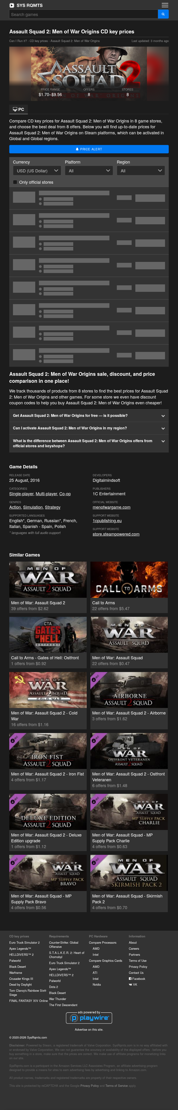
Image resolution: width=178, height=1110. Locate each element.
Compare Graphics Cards (105, 960)
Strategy (52, 507)
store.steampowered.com (116, 534)
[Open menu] (165, 5)
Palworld (15, 960)
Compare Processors (102, 942)
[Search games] (163, 14)
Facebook (138, 978)
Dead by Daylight (20, 984)
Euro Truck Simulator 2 (24, 942)
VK (134, 984)
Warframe (15, 972)
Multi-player (46, 493)
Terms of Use (137, 960)
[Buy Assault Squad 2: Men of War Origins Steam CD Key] (89, 243)
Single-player (21, 493)
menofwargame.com (111, 507)
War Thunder (57, 999)
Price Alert (90, 149)
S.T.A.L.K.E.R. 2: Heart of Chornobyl (66, 954)
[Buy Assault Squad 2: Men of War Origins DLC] (89, 355)
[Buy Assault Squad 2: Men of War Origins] (89, 220)
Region (123, 162)
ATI (95, 972)
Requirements (59, 936)
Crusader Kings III (21, 978)
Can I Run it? (26, 5)
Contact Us (136, 972)
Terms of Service (116, 1085)
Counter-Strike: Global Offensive (63, 944)
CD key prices (39, 41)
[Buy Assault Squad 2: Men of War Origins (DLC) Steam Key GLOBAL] (89, 198)
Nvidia (97, 984)
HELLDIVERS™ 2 (21, 954)
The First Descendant (63, 1005)
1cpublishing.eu (107, 520)
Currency (21, 162)
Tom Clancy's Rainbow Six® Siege (27, 992)
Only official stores (36, 182)
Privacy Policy (138, 966)
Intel (96, 954)
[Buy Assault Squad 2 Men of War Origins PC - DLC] (89, 265)
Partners (134, 954)
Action (15, 507)
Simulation (33, 507)
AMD (96, 948)
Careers (134, 948)
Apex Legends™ (20, 948)
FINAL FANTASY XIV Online (28, 1000)
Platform (72, 162)
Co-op (65, 493)
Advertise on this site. (89, 1029)
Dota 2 (53, 987)
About (133, 942)
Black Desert (17, 966)
